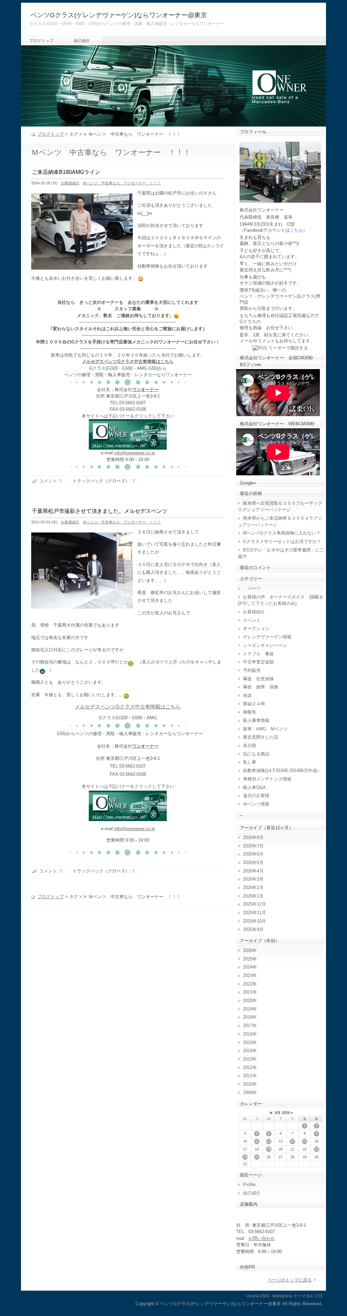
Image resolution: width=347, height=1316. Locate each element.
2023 (247, 975)
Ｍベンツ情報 (256, 804)
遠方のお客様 (256, 795)
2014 (247, 1050)
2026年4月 (253, 870)
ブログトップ (41, 40)
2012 (247, 1067)
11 (257, 1141)
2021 (247, 992)
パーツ (252, 588)
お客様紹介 (70, 183)
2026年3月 (253, 879)
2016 (247, 1034)
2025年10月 (254, 921)
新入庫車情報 (256, 720)
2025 (247, 958)
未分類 (249, 745)
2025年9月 (253, 929)
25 (257, 1157)
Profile (249, 1184)
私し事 (249, 762)
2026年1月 (253, 896)
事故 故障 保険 (260, 686)
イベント (252, 620)
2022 (247, 983)
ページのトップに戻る (290, 1280)
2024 (247, 967)
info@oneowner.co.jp (134, 452)
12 (269, 1141)
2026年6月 (253, 854)
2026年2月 (253, 887)
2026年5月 (253, 862)
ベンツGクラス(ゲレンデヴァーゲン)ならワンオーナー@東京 (118, 15)
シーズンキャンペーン (265, 645)
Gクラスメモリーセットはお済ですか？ (282, 541)
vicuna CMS (258, 1296)
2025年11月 (254, 912)
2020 (247, 1000)
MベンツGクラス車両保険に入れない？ (282, 533)
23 (316, 1149)
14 (292, 1141)
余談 (247, 695)
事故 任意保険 (258, 678)
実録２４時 (254, 703)
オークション (256, 628)
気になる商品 (256, 753)
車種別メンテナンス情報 (267, 778)
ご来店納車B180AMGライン (66, 172)
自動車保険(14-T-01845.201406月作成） (282, 770)
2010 (247, 1084)
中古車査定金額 (258, 661)
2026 (247, 950)
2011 (247, 1075)
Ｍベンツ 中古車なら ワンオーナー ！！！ (122, 183)
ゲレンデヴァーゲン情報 (267, 636)
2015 (247, 1042)
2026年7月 (253, 845)
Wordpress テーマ (289, 1296)
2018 (247, 1017)
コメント (48, 480)
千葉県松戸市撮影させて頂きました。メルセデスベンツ (99, 511)
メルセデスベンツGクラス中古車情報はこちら (128, 361)
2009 (247, 1092)
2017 (247, 1025)
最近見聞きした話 (260, 737)
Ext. (310, 1296)
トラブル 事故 (258, 653)
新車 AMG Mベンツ (267, 728)
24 (245, 1157)
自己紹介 (82, 40)
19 (269, 1149)
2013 (247, 1059)
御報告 (249, 711)
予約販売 (252, 670)
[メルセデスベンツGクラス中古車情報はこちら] (128, 446)
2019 (247, 1009)
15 (305, 1141)
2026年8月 (253, 837)
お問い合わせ (261, 1238)
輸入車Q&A (254, 787)
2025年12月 (254, 904)
